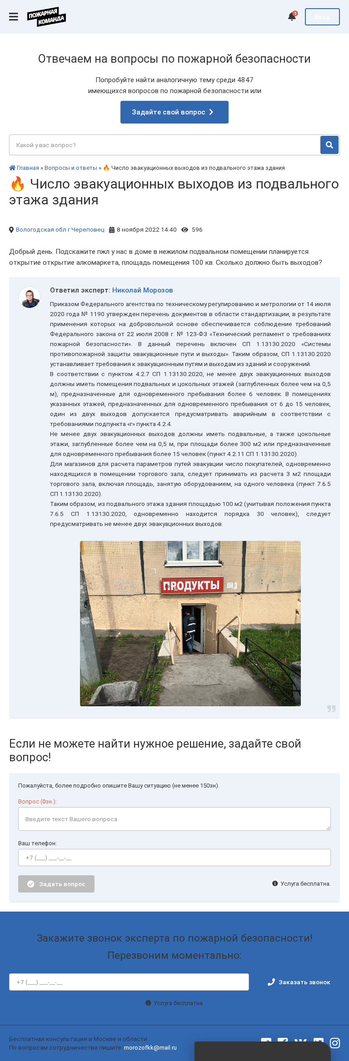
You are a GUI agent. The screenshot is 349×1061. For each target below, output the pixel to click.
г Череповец (86, 229)
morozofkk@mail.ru (150, 1047)
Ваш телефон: (37, 843)
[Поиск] (329, 145)
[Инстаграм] (335, 1043)
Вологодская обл (41, 229)
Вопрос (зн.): (37, 801)
